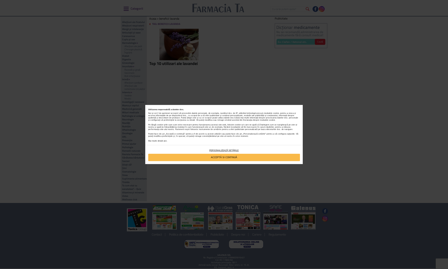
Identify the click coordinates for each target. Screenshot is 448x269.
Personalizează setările (224, 150)
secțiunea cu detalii (186, 120)
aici (165, 141)
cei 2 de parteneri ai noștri (166, 113)
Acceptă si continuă (224, 157)
